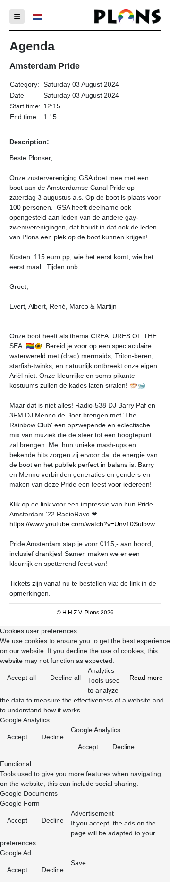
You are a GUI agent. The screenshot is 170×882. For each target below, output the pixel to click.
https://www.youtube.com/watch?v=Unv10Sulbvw (82, 524)
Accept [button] (17, 737)
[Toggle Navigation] (17, 16)
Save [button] (78, 862)
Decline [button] (53, 737)
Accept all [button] (21, 677)
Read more (146, 677)
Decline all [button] (65, 677)
